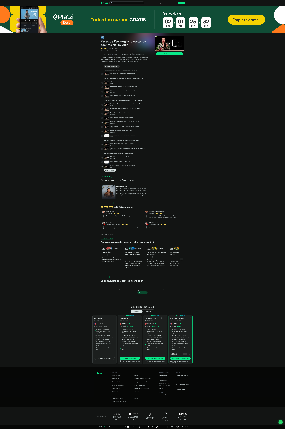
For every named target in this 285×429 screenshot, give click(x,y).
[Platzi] (104, 3)
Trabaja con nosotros (164, 385)
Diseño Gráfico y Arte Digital (141, 388)
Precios (174, 3)
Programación (115, 391)
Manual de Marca (163, 394)
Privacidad (179, 387)
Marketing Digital (116, 378)
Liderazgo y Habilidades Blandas (142, 382)
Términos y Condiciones (182, 384)
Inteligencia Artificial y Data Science (142, 378)
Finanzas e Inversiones (117, 398)
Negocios (136, 391)
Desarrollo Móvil (116, 388)
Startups (136, 398)
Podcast (161, 388)
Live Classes (162, 378)
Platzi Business (163, 375)
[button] (142, 19)
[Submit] (111, 3)
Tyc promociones (180, 389)
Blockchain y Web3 (116, 395)
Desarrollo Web (116, 375)
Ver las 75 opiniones (106, 234)
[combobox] (126, 2)
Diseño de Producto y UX (118, 385)
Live (164, 3)
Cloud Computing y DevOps (119, 401)
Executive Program (164, 383)
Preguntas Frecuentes (182, 375)
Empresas (154, 3)
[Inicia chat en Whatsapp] (280, 422)
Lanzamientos (163, 380)
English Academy (138, 375)
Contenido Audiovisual (139, 385)
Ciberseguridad (116, 382)
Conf (169, 3)
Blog (160, 3)
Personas (136, 311)
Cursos (147, 3)
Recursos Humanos (138, 395)
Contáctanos (179, 378)
